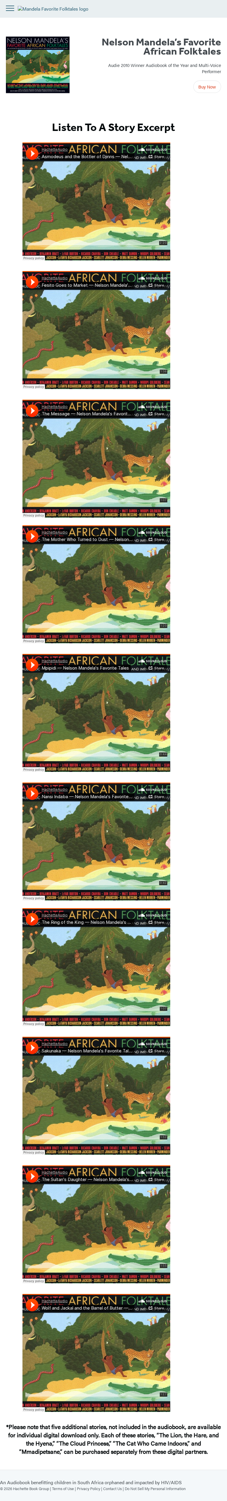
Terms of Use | (64, 1488)
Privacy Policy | (90, 1488)
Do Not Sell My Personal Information (155, 1488)
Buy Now (207, 86)
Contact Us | (114, 1488)
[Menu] (10, 8)
